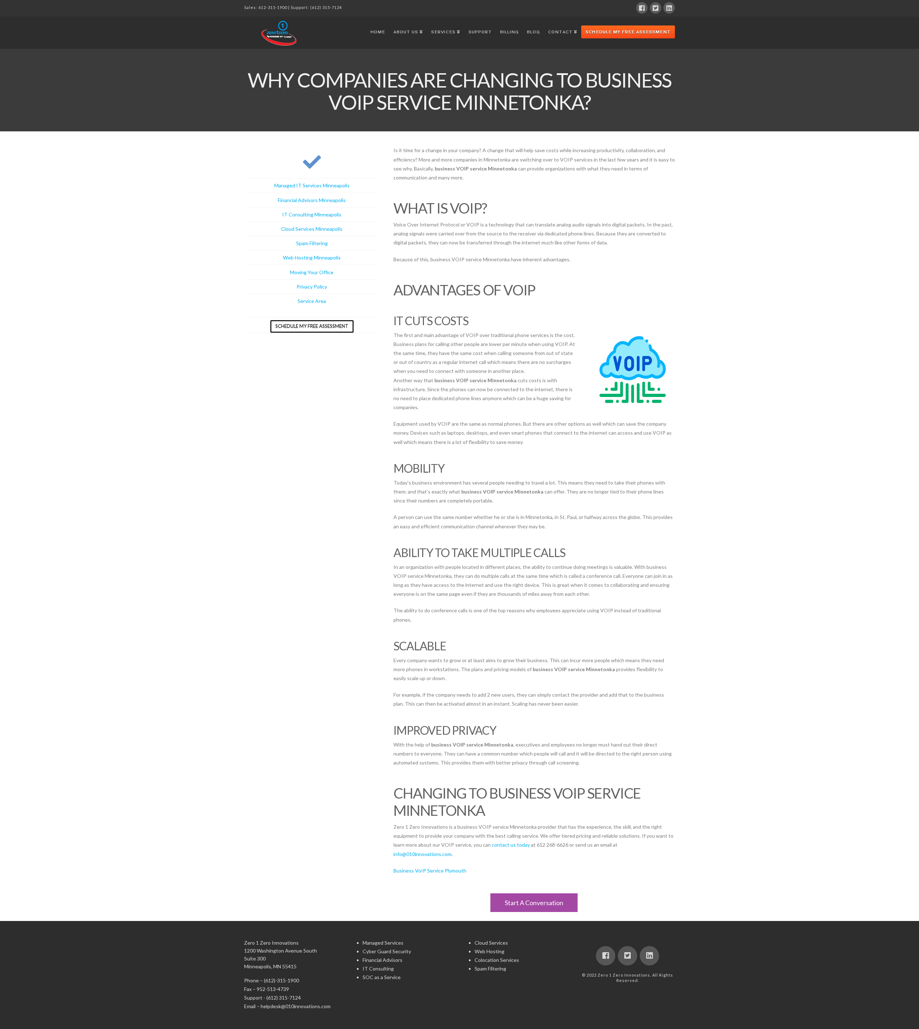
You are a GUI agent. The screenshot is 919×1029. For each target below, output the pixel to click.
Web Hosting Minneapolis (312, 257)
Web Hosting (489, 951)
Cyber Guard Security (387, 951)
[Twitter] (655, 8)
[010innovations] (280, 33)
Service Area (312, 301)
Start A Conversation (534, 903)
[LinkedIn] (669, 8)
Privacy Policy (312, 287)
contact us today (511, 845)
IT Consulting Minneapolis (311, 214)
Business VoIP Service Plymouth (429, 870)
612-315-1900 (272, 7)
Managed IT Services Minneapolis (312, 185)
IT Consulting (378, 968)
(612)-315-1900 (281, 980)
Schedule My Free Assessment (628, 32)
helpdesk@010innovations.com (296, 1006)
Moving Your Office (311, 272)
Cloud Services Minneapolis (311, 229)
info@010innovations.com (422, 854)
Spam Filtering (312, 243)
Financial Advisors (382, 960)
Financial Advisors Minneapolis (312, 200)
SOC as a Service (382, 977)
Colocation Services (497, 960)
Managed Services (383, 943)
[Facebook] (642, 8)
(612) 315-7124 (326, 7)
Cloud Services (491, 943)
